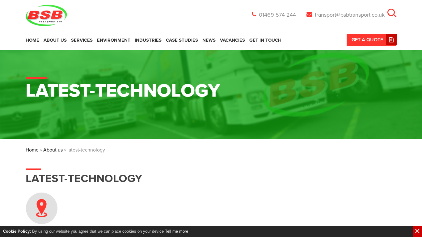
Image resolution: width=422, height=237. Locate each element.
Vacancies (232, 40)
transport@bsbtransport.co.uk (349, 14)
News (209, 40)
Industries (148, 40)
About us (55, 40)
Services (82, 40)
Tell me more (176, 231)
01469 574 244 (276, 14)
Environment (113, 40)
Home (32, 40)
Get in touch (265, 40)
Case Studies (182, 40)
